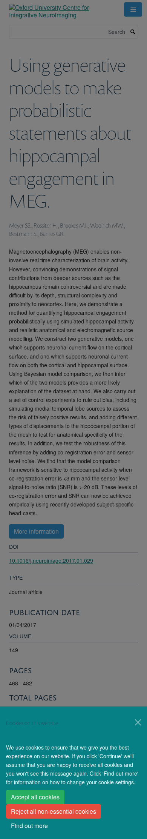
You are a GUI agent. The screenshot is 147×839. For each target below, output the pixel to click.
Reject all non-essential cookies (53, 811)
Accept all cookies (35, 797)
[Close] (138, 722)
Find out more (29, 825)
